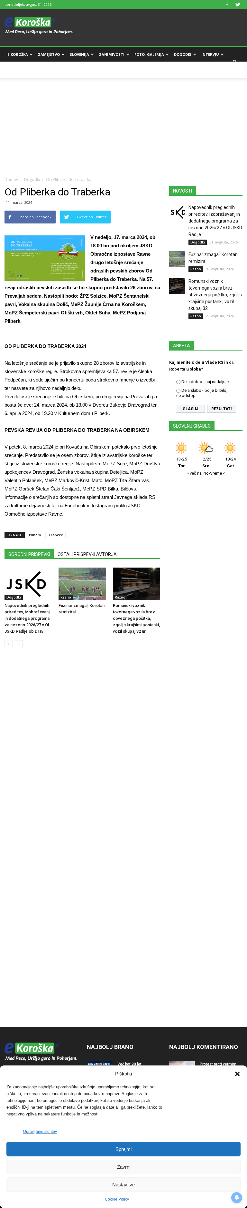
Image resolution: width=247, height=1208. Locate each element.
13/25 (181, 462)
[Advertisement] (123, 123)
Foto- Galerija (149, 54)
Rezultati (221, 409)
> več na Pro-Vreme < (206, 473)
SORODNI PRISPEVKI (29, 554)
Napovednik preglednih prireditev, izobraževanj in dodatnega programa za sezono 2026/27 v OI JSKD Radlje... (215, 221)
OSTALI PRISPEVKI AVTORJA (87, 554)
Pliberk (35, 534)
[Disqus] (82, 751)
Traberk (55, 534)
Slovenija (79, 54)
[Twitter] (237, 4)
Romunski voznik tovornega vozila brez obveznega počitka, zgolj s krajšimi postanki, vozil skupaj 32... (215, 295)
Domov (11, 179)
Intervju (210, 54)
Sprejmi (123, 1149)
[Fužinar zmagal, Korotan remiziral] (82, 584)
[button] (237, 1074)
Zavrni (123, 1167)
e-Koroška (17, 54)
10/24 (230, 462)
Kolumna (16, 69)
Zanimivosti (111, 54)
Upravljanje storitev (40, 1131)
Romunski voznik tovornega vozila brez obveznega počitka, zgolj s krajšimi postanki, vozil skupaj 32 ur (136, 618)
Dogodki (182, 54)
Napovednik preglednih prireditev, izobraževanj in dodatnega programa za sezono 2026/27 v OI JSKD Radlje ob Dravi (27, 618)
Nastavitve (123, 1184)
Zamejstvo (49, 54)
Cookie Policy (117, 1199)
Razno (65, 597)
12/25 (206, 462)
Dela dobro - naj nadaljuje (205, 381)
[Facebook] (227, 4)
